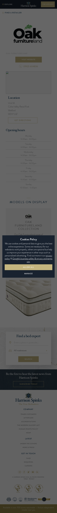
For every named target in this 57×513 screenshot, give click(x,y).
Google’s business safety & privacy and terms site (32, 260)
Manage (28, 273)
